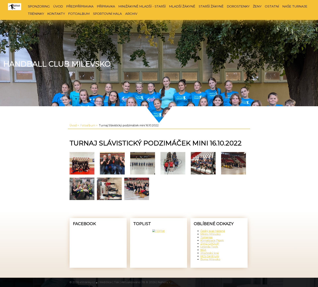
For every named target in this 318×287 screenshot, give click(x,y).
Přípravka (106, 6)
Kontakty (56, 14)
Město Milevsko (210, 234)
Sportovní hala (107, 14)
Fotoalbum (79, 14)
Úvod (58, 6)
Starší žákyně (211, 6)
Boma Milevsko (210, 259)
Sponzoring (39, 6)
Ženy (257, 6)
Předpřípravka (80, 6)
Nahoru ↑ (164, 282)
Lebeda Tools (209, 246)
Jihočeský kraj (209, 253)
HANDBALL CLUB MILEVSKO (57, 63)
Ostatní (272, 6)
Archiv (131, 14)
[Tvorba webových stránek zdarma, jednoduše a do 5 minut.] (97, 283)
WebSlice (105, 282)
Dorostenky (238, 6)
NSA (203, 249)
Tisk (116, 282)
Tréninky (36, 14)
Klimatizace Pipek (212, 240)
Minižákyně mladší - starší (142, 6)
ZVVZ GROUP (209, 243)
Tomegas (206, 237)
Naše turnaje (294, 6)
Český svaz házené (212, 231)
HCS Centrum (209, 256)
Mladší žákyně (182, 6)
